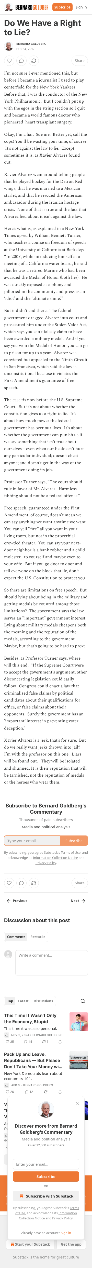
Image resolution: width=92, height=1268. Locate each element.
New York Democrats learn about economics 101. (33, 1076)
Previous (20, 900)
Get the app (71, 1244)
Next (75, 900)
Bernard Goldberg (31, 44)
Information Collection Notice (55, 857)
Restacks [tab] (37, 936)
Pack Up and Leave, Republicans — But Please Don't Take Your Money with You (33, 1061)
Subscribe (62, 7)
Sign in (81, 7)
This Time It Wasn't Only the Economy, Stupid (30, 1018)
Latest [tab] (23, 1001)
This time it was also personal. (30, 1028)
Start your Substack (32, 1244)
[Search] (83, 1001)
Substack (20, 1257)
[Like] (9, 61)
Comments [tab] (16, 936)
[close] (77, 1103)
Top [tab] (10, 1001)
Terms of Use (70, 852)
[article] (46, 1028)
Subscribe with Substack (49, 1196)
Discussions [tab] (43, 1001)
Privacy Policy (62, 1218)
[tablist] (26, 937)
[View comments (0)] (21, 61)
